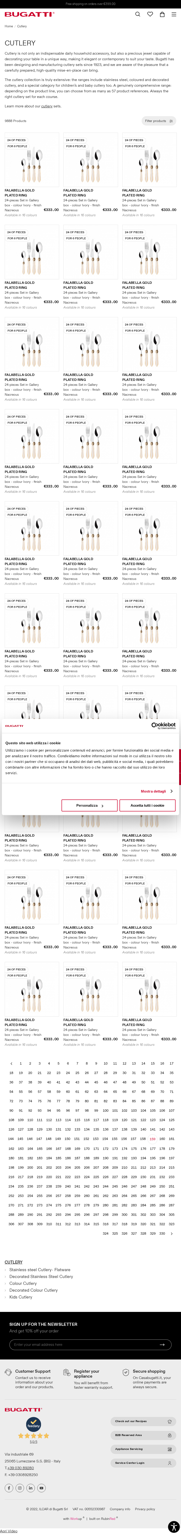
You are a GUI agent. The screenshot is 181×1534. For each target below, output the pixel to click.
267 (153, 1196)
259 (77, 1196)
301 (134, 1215)
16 (162, 1064)
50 (143, 1082)
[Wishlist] (150, 14)
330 (162, 1234)
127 (21, 1129)
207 (96, 1168)
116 (87, 1120)
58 (49, 1092)
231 (153, 1177)
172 (105, 1149)
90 (11, 1111)
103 (134, 1111)
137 (115, 1129)
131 (58, 1129)
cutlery (47, 106)
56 (30, 1092)
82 (105, 1101)
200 (30, 1168)
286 (162, 1205)
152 (86, 1139)
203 (58, 1168)
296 (87, 1215)
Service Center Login (129, 1463)
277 (77, 1205)
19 (21, 1073)
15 (153, 1064)
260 (87, 1196)
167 (58, 1149)
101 (115, 1111)
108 (11, 1120)
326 (124, 1234)
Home (9, 26)
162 (11, 1149)
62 (87, 1092)
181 (21, 1158)
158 (143, 1139)
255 (39, 1196)
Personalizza (87, 805)
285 (153, 1205)
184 (49, 1158)
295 (77, 1215)
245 (115, 1186)
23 (58, 1073)
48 (124, 1082)
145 (20, 1139)
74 (30, 1101)
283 (134, 1205)
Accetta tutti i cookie (147, 805)
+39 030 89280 (21, 1468)
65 (115, 1092)
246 (124, 1186)
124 (162, 1120)
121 (134, 1120)
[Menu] (172, 14)
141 (153, 1129)
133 (77, 1129)
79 (77, 1101)
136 (105, 1129)
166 (49, 1149)
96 (68, 1111)
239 (58, 1186)
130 (49, 1129)
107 (171, 1111)
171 (96, 1149)
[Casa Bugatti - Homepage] (30, 14)
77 (58, 1101)
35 (171, 1073)
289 (21, 1215)
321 (153, 1224)
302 (143, 1215)
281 (115, 1205)
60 (68, 1092)
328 (143, 1234)
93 (39, 1111)
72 (11, 1101)
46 (105, 1082)
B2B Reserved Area (128, 1435)
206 (87, 1168)
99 (96, 1111)
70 (162, 1092)
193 (134, 1158)
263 (115, 1196)
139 (134, 1129)
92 (30, 1111)
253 (21, 1196)
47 (115, 1082)
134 (87, 1129)
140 (143, 1129)
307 (21, 1224)
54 (11, 1092)
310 (49, 1224)
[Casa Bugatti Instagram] (20, 1488)
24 (68, 1073)
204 (68, 1168)
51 (153, 1082)
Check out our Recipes (131, 1421)
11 (115, 1064)
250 (162, 1186)
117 (96, 1120)
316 (105, 1224)
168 (68, 1149)
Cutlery (13, 1262)
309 (39, 1224)
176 (143, 1149)
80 (87, 1101)
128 (30, 1129)
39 (39, 1082)
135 (96, 1129)
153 (96, 1139)
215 (171, 1168)
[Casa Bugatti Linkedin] (30, 1488)
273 (39, 1205)
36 (11, 1082)
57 (39, 1092)
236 (30, 1186)
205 (77, 1168)
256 (49, 1196)
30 (124, 1073)
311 (58, 1224)
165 (39, 1149)
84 (124, 1101)
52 (162, 1082)
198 (11, 1168)
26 (87, 1073)
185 (58, 1158)
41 (58, 1082)
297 (96, 1215)
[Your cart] (162, 14)
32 (143, 1073)
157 (133, 1139)
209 (115, 1168)
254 (30, 1196)
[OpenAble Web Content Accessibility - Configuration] (174, 1527)
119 (115, 1120)
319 (134, 1224)
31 (134, 1073)
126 (11, 1129)
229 (134, 1177)
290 (30, 1215)
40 (49, 1082)
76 (49, 1101)
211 (134, 1168)
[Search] (138, 14)
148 (48, 1139)
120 (124, 1120)
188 (87, 1158)
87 (153, 1101)
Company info (120, 1509)
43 (77, 1082)
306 (11, 1224)
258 (68, 1196)
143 (171, 1129)
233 (171, 1177)
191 (115, 1158)
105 (153, 1111)
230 (143, 1177)
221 (58, 1177)
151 (77, 1139)
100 (105, 1111)
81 (96, 1101)
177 (153, 1149)
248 (143, 1186)
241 (77, 1186)
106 (162, 1111)
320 (143, 1224)
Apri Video (8, 1531)
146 (30, 1139)
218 (30, 1177)
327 (134, 1234)
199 (21, 1168)
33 (153, 1073)
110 (30, 1120)
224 (87, 1177)
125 (171, 1120)
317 (115, 1224)
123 (153, 1120)
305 (171, 1215)
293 (58, 1215)
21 (39, 1073)
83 (115, 1101)
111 (39, 1120)
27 (96, 1073)
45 (96, 1082)
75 (39, 1101)
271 (21, 1205)
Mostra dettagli (153, 791)
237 (39, 1186)
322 (162, 1224)
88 (162, 1101)
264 (124, 1196)
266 (143, 1196)
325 (115, 1234)
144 (11, 1139)
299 (115, 1215)
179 (171, 1149)
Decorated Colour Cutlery (33, 1290)
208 (105, 1168)
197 (171, 1158)
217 (21, 1177)
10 (105, 1064)
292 (49, 1215)
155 (114, 1139)
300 (124, 1215)
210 (124, 1168)
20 (30, 1073)
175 (134, 1149)
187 (77, 1158)
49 (134, 1082)
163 (21, 1149)
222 (68, 1177)
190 (105, 1158)
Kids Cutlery (20, 1297)
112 (49, 1120)
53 (171, 1082)
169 (77, 1149)
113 (58, 1120)
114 (68, 1120)
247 (134, 1186)
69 (153, 1092)
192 (124, 1158)
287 (171, 1205)
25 (77, 1073)
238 (49, 1186)
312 (68, 1224)
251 (171, 1186)
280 (105, 1205)
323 (171, 1224)
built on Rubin (103, 1518)
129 (39, 1129)
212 (143, 1168)
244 (105, 1186)
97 (77, 1111)
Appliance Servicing (129, 1449)
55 (21, 1092)
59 (58, 1092)
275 (58, 1205)
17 (171, 1064)
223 (77, 1177)
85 (134, 1101)
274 (49, 1205)
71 (171, 1092)
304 (162, 1215)
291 (39, 1215)
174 (124, 1149)
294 (68, 1215)
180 (11, 1158)
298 (105, 1215)
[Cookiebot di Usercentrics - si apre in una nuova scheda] (155, 725)
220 (49, 1177)
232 (162, 1177)
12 (124, 1064)
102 (124, 1111)
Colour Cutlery (23, 1283)
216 (11, 1177)
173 (115, 1149)
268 (162, 1196)
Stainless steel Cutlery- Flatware (39, 1270)
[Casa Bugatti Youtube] (41, 1488)
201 (39, 1168)
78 (68, 1101)
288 (11, 1215)
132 (68, 1129)
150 (67, 1139)
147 (39, 1139)
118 (105, 1120)
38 (30, 1082)
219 (39, 1177)
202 (49, 1168)
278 (87, 1205)
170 (87, 1149)
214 (162, 1168)
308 (30, 1224)
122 (143, 1120)
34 (162, 1073)
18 (11, 1073)
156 (124, 1139)
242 (87, 1186)
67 (134, 1092)
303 (153, 1215)
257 (58, 1196)
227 (115, 1177)
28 (105, 1073)
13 (134, 1064)
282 (124, 1205)
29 (115, 1073)
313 (77, 1224)
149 (58, 1139)
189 (96, 1158)
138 (124, 1129)
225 (96, 1177)
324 (105, 1234)
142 (162, 1129)
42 (68, 1082)
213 (153, 1168)
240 (68, 1186)
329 (153, 1234)
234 (11, 1186)
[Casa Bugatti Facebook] (9, 1488)
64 (105, 1092)
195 (153, 1158)
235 (21, 1186)
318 (124, 1224)
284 (143, 1205)
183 (39, 1158)
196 (162, 1158)
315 (96, 1224)
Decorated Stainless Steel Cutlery (41, 1276)
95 (58, 1111)
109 (21, 1120)
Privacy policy (145, 1509)
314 (87, 1224)
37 (21, 1082)
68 (143, 1092)
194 (143, 1158)
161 (171, 1139)
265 (134, 1196)
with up (73, 1518)
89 (171, 1101)
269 (171, 1196)
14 (143, 1064)
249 (153, 1186)
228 (124, 1177)
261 (96, 1196)
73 (21, 1101)
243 (96, 1186)
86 (143, 1101)
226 (105, 1177)
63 (96, 1092)
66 (124, 1092)
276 (68, 1205)
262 (105, 1196)
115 (77, 1120)
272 (30, 1205)
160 (162, 1139)
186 (68, 1158)
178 (162, 1149)
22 (49, 1073)
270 (11, 1205)
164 (30, 1149)
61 (77, 1092)
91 (21, 1111)
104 (143, 1111)
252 (11, 1196)
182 (30, 1158)
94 (49, 1111)
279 (96, 1205)
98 (87, 1111)
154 (105, 1139)
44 (87, 1082)
